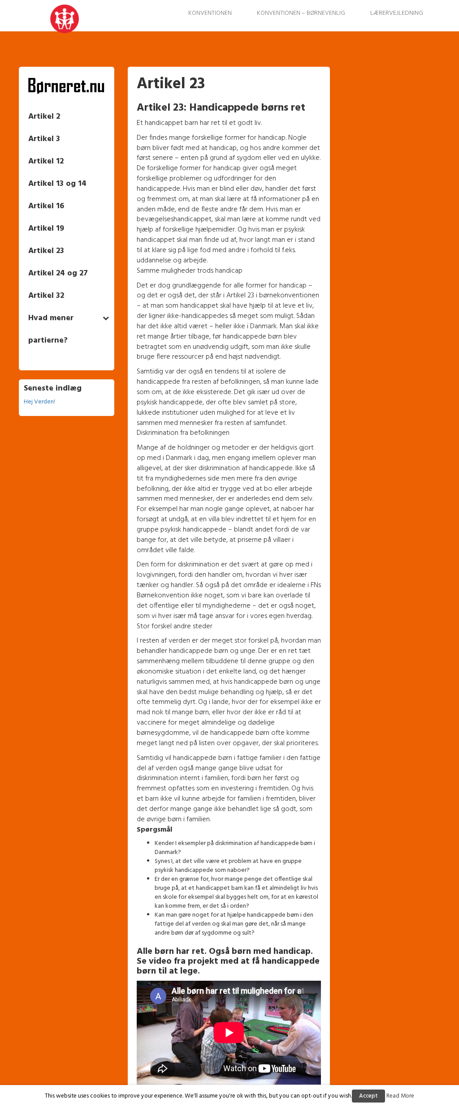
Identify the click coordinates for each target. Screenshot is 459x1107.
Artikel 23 (46, 251)
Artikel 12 (46, 161)
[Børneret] (46, 21)
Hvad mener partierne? (51, 329)
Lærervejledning (396, 13)
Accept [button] (368, 1096)
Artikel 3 (44, 139)
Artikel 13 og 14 (57, 183)
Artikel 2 (44, 116)
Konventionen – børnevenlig (301, 13)
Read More (400, 1096)
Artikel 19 (46, 228)
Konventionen (210, 13)
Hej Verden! (39, 402)
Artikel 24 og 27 (58, 273)
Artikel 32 (46, 295)
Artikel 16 (46, 206)
